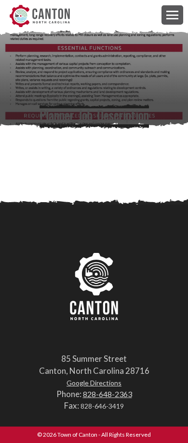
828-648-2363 (107, 394)
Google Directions (94, 383)
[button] (172, 15)
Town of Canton (40, 17)
